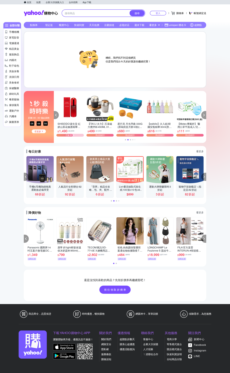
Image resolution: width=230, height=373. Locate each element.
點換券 (34, 25)
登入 (158, 13)
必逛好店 (124, 25)
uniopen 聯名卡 (177, 25)
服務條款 (106, 354)
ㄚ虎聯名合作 (150, 354)
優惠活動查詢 (127, 349)
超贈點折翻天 (127, 339)
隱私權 (105, 349)
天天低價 (94, 25)
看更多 (153, 25)
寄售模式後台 (174, 344)
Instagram (200, 350)
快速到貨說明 (174, 354)
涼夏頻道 (109, 25)
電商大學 (172, 339)
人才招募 (148, 349)
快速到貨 (79, 25)
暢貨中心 (64, 25)
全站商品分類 (174, 359)
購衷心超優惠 (127, 344)
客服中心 (148, 339)
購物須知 (106, 359)
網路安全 (106, 344)
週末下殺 (139, 25)
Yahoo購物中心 (41, 13)
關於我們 (106, 339)
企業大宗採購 (150, 344)
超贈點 (198, 25)
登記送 (49, 25)
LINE (197, 356)
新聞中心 (199, 339)
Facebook (200, 345)
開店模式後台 (174, 349)
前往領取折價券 (115, 289)
